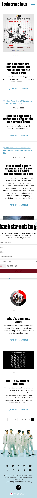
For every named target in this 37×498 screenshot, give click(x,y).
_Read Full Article (18, 89)
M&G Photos (28, 475)
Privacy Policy (8, 475)
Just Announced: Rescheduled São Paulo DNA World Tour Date (18, 68)
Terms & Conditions (19, 475)
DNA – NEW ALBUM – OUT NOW (18, 382)
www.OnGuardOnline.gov (17, 481)
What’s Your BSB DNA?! (18, 320)
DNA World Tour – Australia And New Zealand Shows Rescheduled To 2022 (18, 170)
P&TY (22, 479)
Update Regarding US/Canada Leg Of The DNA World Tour (18, 119)
